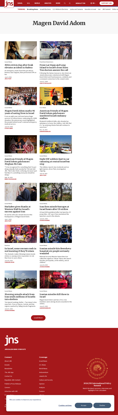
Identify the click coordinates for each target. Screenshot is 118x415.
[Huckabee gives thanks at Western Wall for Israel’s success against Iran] (21, 192)
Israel (20, 3)
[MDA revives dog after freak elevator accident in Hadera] (21, 50)
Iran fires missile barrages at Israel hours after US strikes (54, 207)
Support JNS (106, 3)
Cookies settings (65, 405)
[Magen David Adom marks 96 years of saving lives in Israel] (21, 96)
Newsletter (80, 3)
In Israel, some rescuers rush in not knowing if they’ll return (20, 249)
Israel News (8, 62)
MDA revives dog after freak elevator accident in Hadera (19, 66)
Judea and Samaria (76, 9)
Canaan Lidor (9, 262)
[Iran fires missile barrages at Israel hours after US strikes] (56, 192)
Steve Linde (9, 128)
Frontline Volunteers (46, 62)
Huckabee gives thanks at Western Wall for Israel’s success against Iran (17, 209)
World (37, 3)
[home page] (9, 4)
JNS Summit (106, 9)
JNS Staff (8, 79)
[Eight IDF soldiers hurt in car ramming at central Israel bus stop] (56, 144)
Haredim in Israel (90, 9)
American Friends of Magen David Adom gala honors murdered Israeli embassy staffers (54, 114)
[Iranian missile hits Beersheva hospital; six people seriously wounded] (56, 234)
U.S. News (43, 108)
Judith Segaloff (45, 83)
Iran (99, 9)
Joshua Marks (45, 220)
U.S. (28, 3)
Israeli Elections (45, 9)
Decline (102, 405)
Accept (83, 405)
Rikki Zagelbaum (10, 179)
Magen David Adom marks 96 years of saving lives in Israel (20, 112)
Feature (7, 245)
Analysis (47, 3)
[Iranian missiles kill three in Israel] (56, 279)
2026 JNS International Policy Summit (97, 384)
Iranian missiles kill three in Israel (54, 295)
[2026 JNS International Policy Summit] (97, 368)
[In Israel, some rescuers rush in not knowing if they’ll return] (21, 234)
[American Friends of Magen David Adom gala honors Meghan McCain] (21, 144)
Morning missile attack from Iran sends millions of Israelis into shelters (20, 297)
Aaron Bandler (45, 132)
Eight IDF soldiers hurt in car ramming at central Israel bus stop (55, 161)
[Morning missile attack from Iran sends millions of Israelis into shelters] (21, 279)
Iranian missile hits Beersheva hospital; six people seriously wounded (55, 251)
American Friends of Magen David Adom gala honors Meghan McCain (19, 161)
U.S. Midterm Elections (60, 9)
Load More (38, 318)
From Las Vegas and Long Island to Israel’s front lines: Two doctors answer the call (54, 67)
